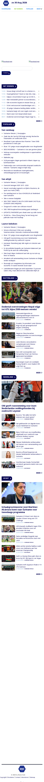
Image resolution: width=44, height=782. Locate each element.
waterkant (27, 428)
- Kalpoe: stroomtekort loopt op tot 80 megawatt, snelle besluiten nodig (19, 97)
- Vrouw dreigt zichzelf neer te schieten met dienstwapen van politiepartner (19, 91)
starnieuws (27, 320)
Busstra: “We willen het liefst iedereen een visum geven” (26, 416)
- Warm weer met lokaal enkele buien (17, 114)
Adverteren (25, 777)
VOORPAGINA (6, 9)
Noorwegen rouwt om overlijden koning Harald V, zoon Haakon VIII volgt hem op (28, 364)
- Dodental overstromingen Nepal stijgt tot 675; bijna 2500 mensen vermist (19, 117)
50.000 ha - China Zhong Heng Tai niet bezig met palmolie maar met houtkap (21, 217)
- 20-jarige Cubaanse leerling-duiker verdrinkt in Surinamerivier (19, 109)
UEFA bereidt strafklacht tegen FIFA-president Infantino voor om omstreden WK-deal (29, 529)
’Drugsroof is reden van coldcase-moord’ (18, 207)
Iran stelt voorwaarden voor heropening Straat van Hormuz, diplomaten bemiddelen (27, 354)
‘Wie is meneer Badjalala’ (12, 199)
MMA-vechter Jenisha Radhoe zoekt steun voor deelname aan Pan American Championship (28, 548)
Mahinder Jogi (8, 158)
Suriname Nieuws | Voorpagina (14, 134)
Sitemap (32, 777)
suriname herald (29, 348)
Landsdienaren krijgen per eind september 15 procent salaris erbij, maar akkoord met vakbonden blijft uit (22, 270)
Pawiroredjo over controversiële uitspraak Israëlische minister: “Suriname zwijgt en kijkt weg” (22, 167)
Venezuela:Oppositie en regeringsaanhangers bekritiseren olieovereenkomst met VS (27, 316)
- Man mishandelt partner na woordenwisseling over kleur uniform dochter (19, 100)
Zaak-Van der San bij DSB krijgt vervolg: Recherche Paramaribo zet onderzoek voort (21, 138)
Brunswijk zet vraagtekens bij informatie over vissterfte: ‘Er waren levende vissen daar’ (19, 265)
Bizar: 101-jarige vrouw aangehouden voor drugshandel (23, 147)
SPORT (6, 479)
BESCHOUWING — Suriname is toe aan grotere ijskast (23, 150)
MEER (38, 9)
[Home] (6, 3)
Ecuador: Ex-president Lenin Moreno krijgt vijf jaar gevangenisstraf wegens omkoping (28, 326)
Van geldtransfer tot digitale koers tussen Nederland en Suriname (28, 425)
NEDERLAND (8, 377)
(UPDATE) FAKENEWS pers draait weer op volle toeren (23, 213)
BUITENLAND (8, 278)
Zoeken (6, 73)
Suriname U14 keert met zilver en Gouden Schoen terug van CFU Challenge (27, 519)
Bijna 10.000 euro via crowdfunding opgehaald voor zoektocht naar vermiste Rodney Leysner (28, 434)
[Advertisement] (22, 670)
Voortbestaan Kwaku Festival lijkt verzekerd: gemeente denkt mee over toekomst (29, 464)
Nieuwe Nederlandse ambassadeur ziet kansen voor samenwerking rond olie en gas (29, 444)
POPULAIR (29, 9)
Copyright (3, 777)
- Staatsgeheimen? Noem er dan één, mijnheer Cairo (19, 94)
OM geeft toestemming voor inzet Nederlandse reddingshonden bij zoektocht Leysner (20, 239)
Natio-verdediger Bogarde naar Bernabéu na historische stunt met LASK (28, 539)
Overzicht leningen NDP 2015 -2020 (16, 186)
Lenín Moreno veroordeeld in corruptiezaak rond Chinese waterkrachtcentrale (26, 344)
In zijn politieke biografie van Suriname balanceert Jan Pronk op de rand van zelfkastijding (22, 250)
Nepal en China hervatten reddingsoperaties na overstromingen (29, 335)
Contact (17, 777)
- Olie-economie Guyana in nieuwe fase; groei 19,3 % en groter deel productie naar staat (19, 103)
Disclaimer (10, 777)
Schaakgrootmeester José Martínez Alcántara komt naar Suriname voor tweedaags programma (19, 510)
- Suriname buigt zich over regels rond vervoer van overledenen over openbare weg (19, 111)
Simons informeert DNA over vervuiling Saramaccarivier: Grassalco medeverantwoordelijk (21, 231)
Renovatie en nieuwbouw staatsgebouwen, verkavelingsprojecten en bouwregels (19, 172)
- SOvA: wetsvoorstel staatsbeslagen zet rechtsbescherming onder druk (19, 106)
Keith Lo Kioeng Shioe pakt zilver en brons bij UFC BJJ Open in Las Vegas (28, 557)
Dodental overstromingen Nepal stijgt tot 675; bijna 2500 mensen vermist (21, 308)
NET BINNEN (18, 9)
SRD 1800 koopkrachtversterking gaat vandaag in (21, 210)
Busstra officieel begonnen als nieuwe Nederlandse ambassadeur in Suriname (29, 454)
